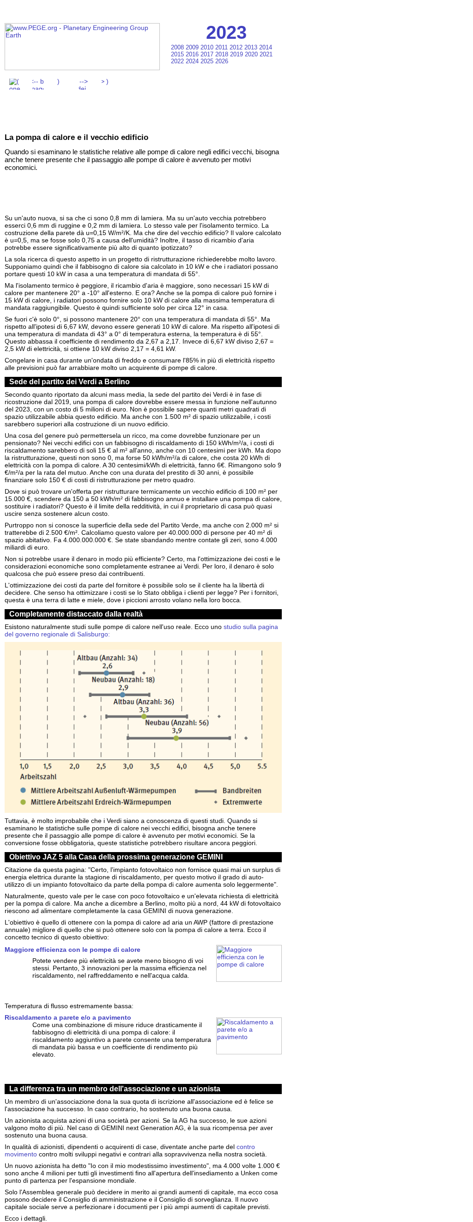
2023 (226, 32)
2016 (193, 54)
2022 (178, 61)
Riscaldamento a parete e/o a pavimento (68, 1017)
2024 (193, 61)
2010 (207, 47)
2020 (252, 54)
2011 (222, 47)
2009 (193, 47)
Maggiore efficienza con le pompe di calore (72, 949)
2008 (178, 47)
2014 (265, 47)
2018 (222, 54)
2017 (207, 54)
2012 (237, 47)
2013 (251, 47)
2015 (178, 54)
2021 (266, 54)
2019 (237, 54)
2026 (221, 61)
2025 (207, 61)
